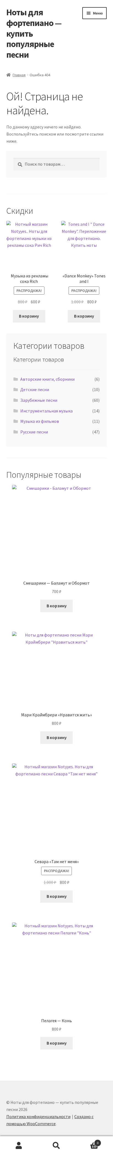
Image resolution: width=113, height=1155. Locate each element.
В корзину (29, 316)
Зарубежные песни (38, 400)
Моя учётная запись (19, 1145)
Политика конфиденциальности (38, 1116)
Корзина (87, 1141)
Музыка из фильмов (39, 421)
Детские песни (34, 389)
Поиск (56, 1145)
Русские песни (34, 432)
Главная (19, 74)
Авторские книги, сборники (47, 379)
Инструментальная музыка (46, 411)
